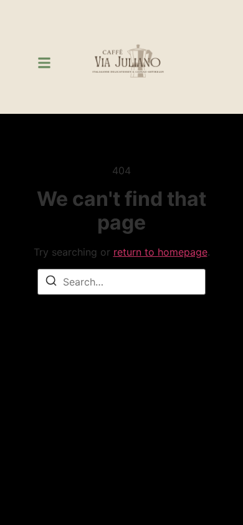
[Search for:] (121, 282)
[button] (44, 63)
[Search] (51, 282)
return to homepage (160, 252)
